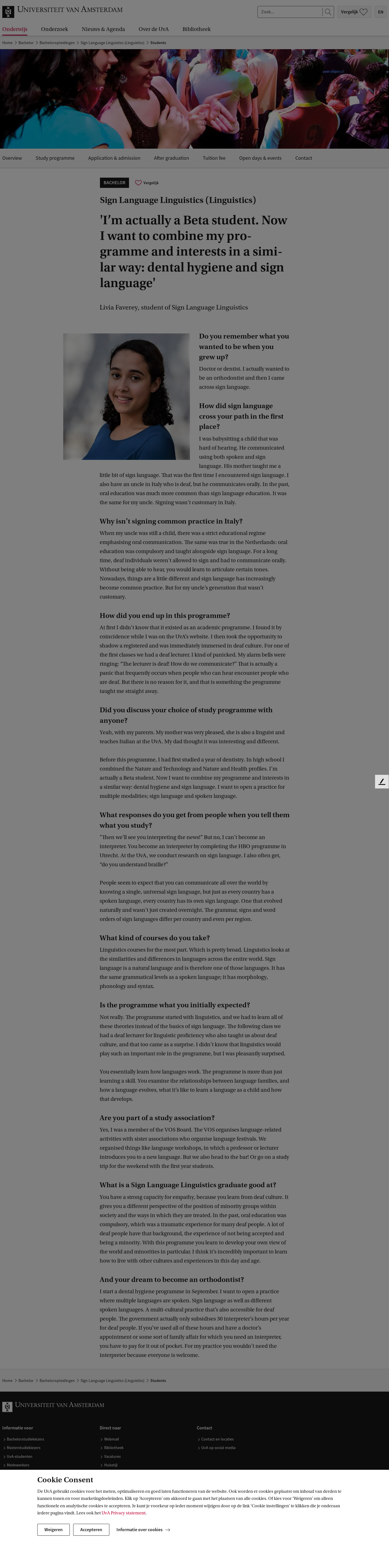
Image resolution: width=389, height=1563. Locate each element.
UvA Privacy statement (124, 1513)
